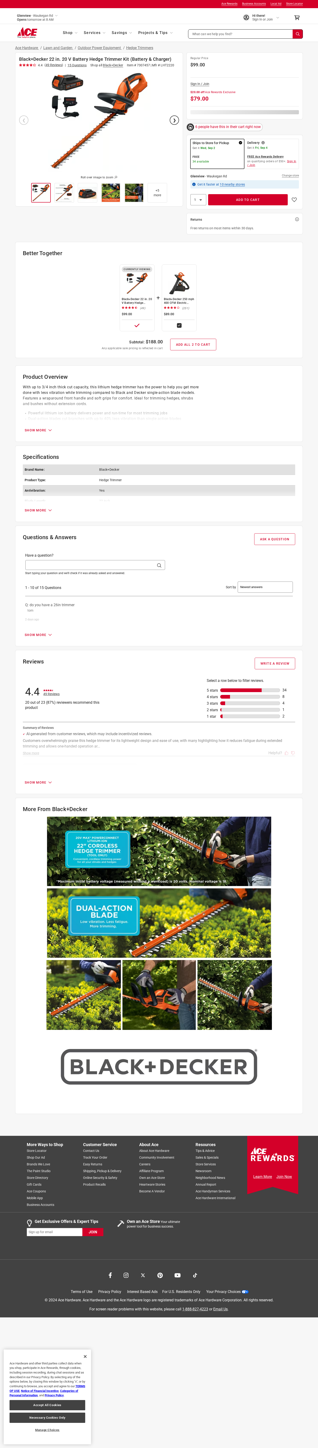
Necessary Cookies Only (47, 1417)
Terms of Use (81, 1291)
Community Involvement (156, 1157)
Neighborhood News (210, 1178)
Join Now (284, 1176)
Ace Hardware (27, 48)
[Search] (298, 34)
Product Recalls (94, 1184)
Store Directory (37, 1178)
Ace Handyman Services (213, 1191)
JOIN (93, 1232)
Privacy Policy (109, 1291)
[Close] (85, 1356)
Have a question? (39, 555)
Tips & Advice (205, 1151)
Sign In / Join (199, 84)
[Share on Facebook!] (110, 1274)
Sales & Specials (207, 1157)
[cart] (298, 17)
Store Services (206, 1164)
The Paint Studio (39, 1171)
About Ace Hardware (154, 1151)
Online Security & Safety (100, 1178)
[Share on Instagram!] (126, 1274)
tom (30, 610)
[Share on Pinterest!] (160, 1274)
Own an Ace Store (152, 1178)
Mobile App (35, 1198)
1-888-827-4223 (195, 1309)
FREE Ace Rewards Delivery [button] (265, 156)
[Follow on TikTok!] (195, 1274)
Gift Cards (34, 1184)
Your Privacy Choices (223, 1291)
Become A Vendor (152, 1191)
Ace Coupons (36, 1191)
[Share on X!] (143, 1274)
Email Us (220, 1309)
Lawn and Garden (58, 48)
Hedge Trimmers (139, 48)
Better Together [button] (42, 253)
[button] (245, 34)
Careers (144, 1164)
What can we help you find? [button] (212, 34)
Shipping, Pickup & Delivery (102, 1171)
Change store (290, 175)
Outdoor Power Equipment (100, 48)
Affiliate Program (151, 1171)
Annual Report (206, 1184)
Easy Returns (92, 1164)
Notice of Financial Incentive (40, 1391)
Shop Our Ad (36, 1157)
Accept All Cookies (47, 1405)
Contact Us (91, 1151)
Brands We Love (38, 1164)
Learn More (262, 1176)
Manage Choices (47, 1430)
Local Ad (276, 3)
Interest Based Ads (142, 1291)
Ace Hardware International (215, 1198)
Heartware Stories (152, 1184)
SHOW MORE (35, 430)
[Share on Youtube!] (177, 1274)
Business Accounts (254, 3)
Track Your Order (95, 1157)
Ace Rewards (229, 3)
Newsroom (203, 1171)
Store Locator (294, 3)
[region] (47, 1397)
